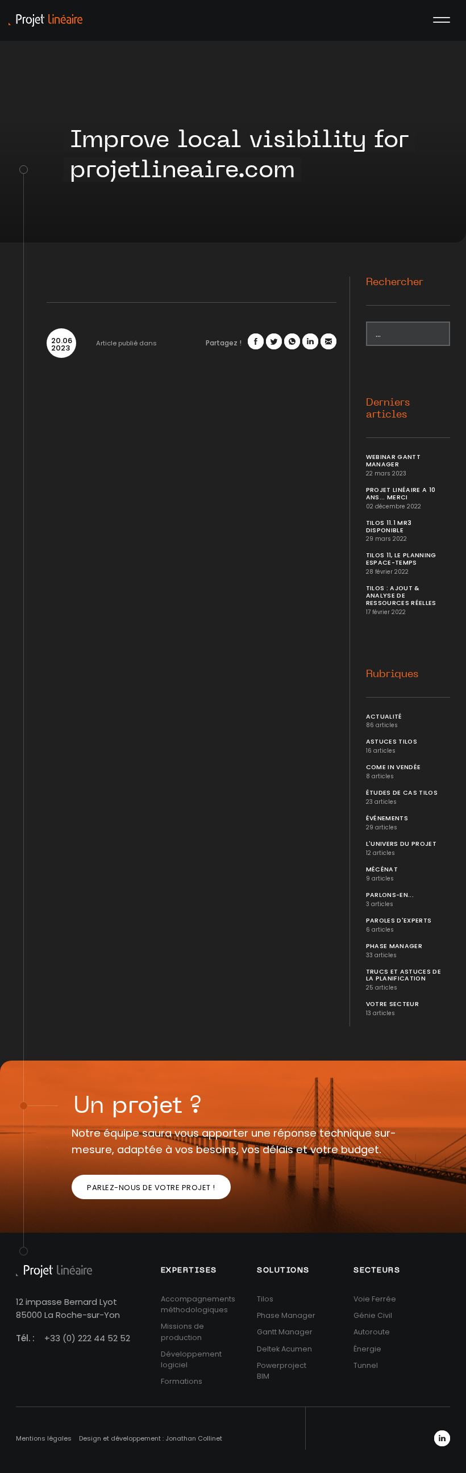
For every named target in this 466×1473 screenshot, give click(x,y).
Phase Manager (394, 946)
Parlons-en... (390, 895)
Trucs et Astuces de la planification (404, 975)
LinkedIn (442, 1438)
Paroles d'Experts (399, 920)
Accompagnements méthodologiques (198, 1304)
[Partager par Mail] (328, 341)
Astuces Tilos (392, 741)
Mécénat (382, 869)
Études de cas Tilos (402, 792)
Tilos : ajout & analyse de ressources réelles (401, 595)
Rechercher (394, 282)
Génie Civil (372, 1315)
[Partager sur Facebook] (256, 341)
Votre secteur (392, 1004)
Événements (387, 818)
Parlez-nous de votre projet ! (151, 1187)
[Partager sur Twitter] (274, 341)
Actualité (384, 716)
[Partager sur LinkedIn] (310, 341)
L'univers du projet (401, 844)
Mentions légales (44, 1438)
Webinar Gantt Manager (393, 461)
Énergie (367, 1349)
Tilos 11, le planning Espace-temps (401, 559)
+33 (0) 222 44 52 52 (87, 1338)
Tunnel (365, 1365)
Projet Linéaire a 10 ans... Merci (401, 494)
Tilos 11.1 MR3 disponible (389, 527)
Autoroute (371, 1332)
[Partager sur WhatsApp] (292, 341)
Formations (181, 1381)
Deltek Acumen (284, 1349)
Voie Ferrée (374, 1299)
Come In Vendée (393, 767)
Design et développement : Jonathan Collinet (150, 1438)
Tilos (265, 1299)
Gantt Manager (285, 1332)
